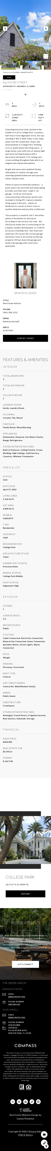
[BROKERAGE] (38, 1101)
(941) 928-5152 (10, 312)
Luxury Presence (25, 1118)
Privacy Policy (35, 1131)
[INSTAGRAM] (12, 1101)
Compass (14, 1055)
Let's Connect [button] (25, 964)
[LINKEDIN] (19, 1101)
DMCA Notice (25, 1135)
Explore (25, 894)
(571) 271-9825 (14, 1025)
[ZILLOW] (25, 1101)
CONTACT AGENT (25, 338)
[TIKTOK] (32, 1101)
